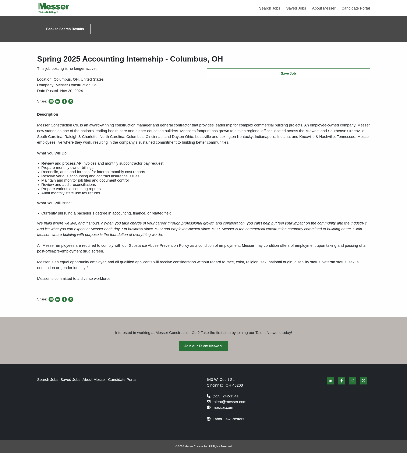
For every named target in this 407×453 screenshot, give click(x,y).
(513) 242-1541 (226, 396)
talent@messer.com (229, 402)
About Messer (324, 8)
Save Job (288, 73)
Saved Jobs (296, 8)
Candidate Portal (355, 8)
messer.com (223, 407)
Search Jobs (269, 8)
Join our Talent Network (203, 346)
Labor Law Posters (228, 419)
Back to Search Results (65, 29)
